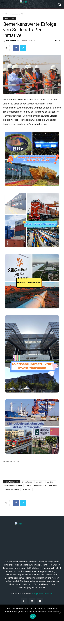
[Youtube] (40, 601)
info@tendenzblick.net (42, 593)
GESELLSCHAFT (17, 13)
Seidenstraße (40, 485)
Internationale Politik (13, 485)
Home (6, 13)
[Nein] (60, 612)
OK (32, 616)
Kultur (28, 485)
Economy (39, 482)
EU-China (51, 482)
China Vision (27, 482)
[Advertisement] (32, 471)
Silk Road (53, 485)
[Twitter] (23, 48)
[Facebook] (16, 48)
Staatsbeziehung (12, 489)
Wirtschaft (27, 489)
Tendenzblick (12, 40)
